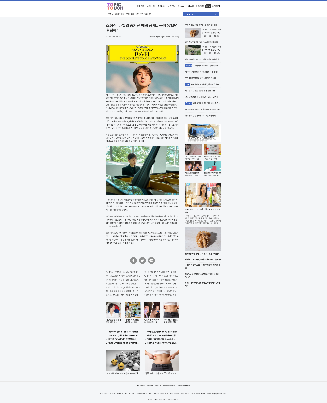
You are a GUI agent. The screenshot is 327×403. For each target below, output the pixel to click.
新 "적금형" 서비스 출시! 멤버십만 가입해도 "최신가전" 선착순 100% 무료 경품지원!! (123, 295)
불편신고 (158, 385)
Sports (181, 6)
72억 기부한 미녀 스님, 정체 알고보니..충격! (123, 287)
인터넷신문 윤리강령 (184, 385)
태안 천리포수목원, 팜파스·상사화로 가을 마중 (133, 14)
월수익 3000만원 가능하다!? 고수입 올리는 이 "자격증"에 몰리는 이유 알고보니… (161, 272)
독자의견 (150, 385)
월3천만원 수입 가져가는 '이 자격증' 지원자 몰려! (161, 291)
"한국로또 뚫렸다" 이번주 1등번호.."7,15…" (160, 280)
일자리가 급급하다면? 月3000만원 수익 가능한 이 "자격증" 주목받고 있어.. (161, 276)
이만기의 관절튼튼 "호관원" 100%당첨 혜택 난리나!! (161, 295)
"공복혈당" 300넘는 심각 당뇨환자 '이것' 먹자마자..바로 (123, 272)
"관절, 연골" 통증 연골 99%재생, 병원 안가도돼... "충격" (163, 339)
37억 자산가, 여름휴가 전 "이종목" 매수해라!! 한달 (124, 335)
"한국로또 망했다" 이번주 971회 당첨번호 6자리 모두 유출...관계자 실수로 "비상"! (123, 276)
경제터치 (161, 6)
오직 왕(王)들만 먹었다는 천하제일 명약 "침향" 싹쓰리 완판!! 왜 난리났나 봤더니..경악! (163, 331)
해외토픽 (171, 6)
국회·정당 (141, 6)
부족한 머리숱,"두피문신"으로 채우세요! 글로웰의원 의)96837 (161, 287)
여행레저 (216, 6)
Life (208, 6)
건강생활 (200, 6)
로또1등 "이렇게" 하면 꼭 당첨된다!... (122, 339)
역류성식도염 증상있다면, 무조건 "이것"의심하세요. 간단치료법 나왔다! (124, 343)
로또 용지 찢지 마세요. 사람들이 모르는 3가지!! (123, 291)
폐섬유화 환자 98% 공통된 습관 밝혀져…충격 (163, 335)
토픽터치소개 (141, 385)
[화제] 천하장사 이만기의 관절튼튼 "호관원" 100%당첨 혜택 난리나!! (123, 280)
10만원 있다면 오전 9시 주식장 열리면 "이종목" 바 (123, 283)
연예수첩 (190, 6)
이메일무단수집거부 (169, 385)
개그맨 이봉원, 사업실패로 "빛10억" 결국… (160, 283)
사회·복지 (151, 6)
